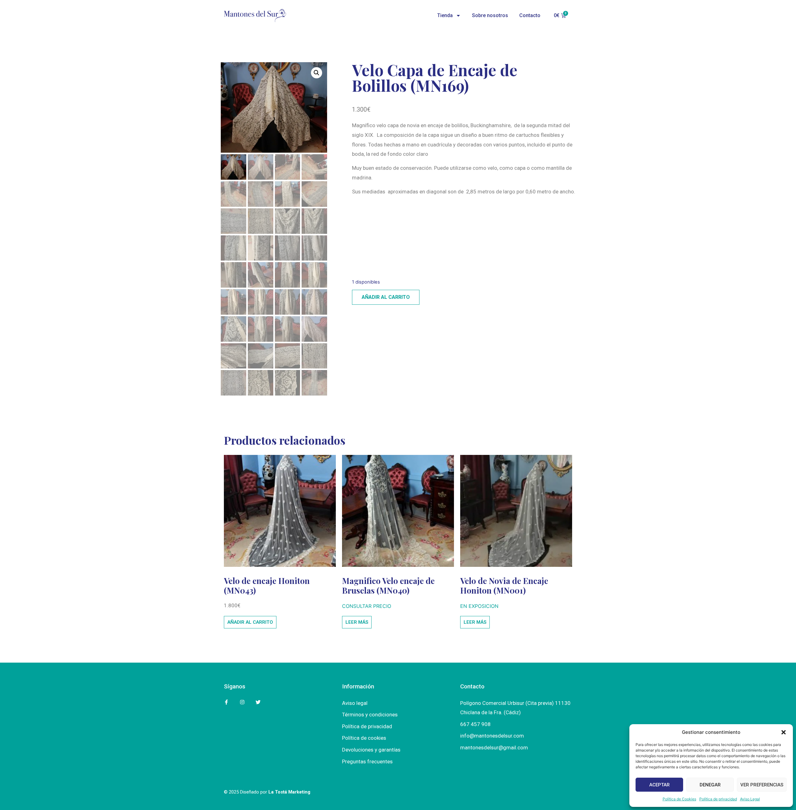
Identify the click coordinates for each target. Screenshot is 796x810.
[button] (783, 732)
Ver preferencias (761, 785)
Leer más (356, 622)
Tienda (445, 15)
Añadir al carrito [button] (250, 622)
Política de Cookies (679, 799)
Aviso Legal (750, 799)
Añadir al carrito (386, 297)
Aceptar (659, 785)
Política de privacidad (718, 799)
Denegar (710, 785)
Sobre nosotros (490, 15)
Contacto (529, 15)
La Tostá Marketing (289, 792)
